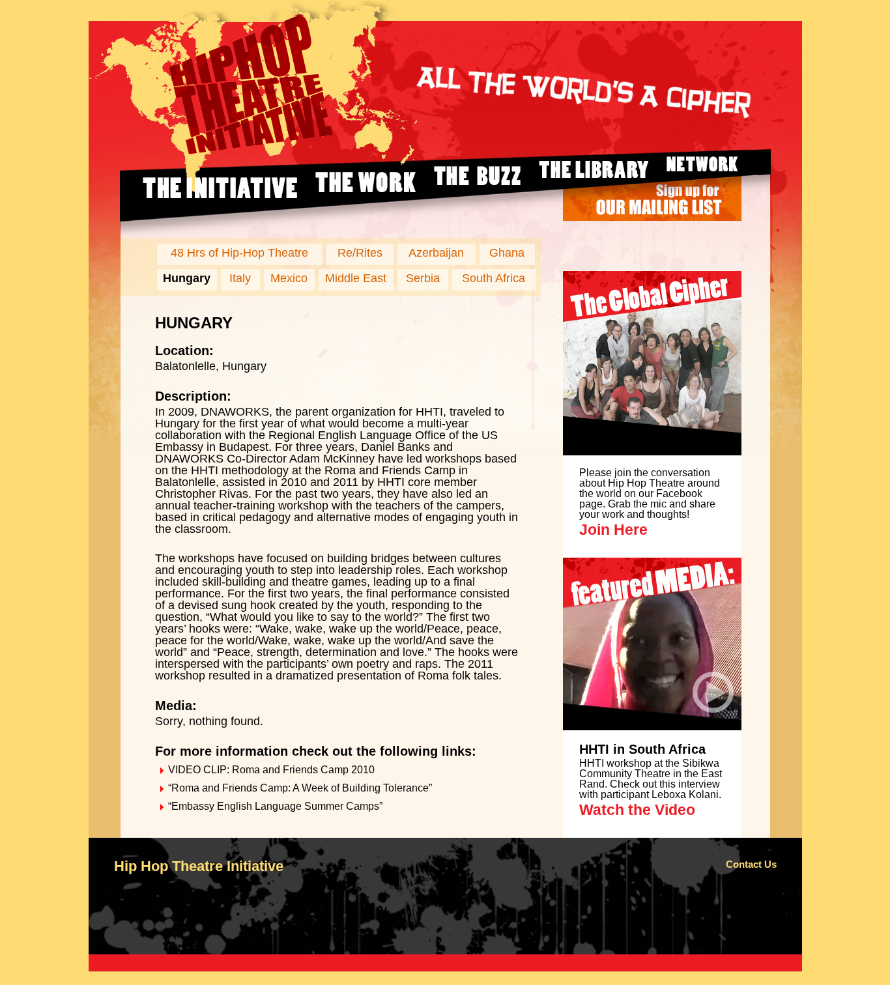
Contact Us (751, 864)
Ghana (506, 252)
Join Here (613, 529)
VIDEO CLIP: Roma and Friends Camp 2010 (271, 769)
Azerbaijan (436, 252)
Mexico (289, 278)
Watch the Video (637, 809)
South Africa (493, 278)
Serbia (423, 278)
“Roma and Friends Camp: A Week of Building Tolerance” (300, 787)
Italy (240, 278)
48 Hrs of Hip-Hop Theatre (239, 252)
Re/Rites (359, 252)
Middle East (355, 278)
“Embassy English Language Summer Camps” (275, 806)
